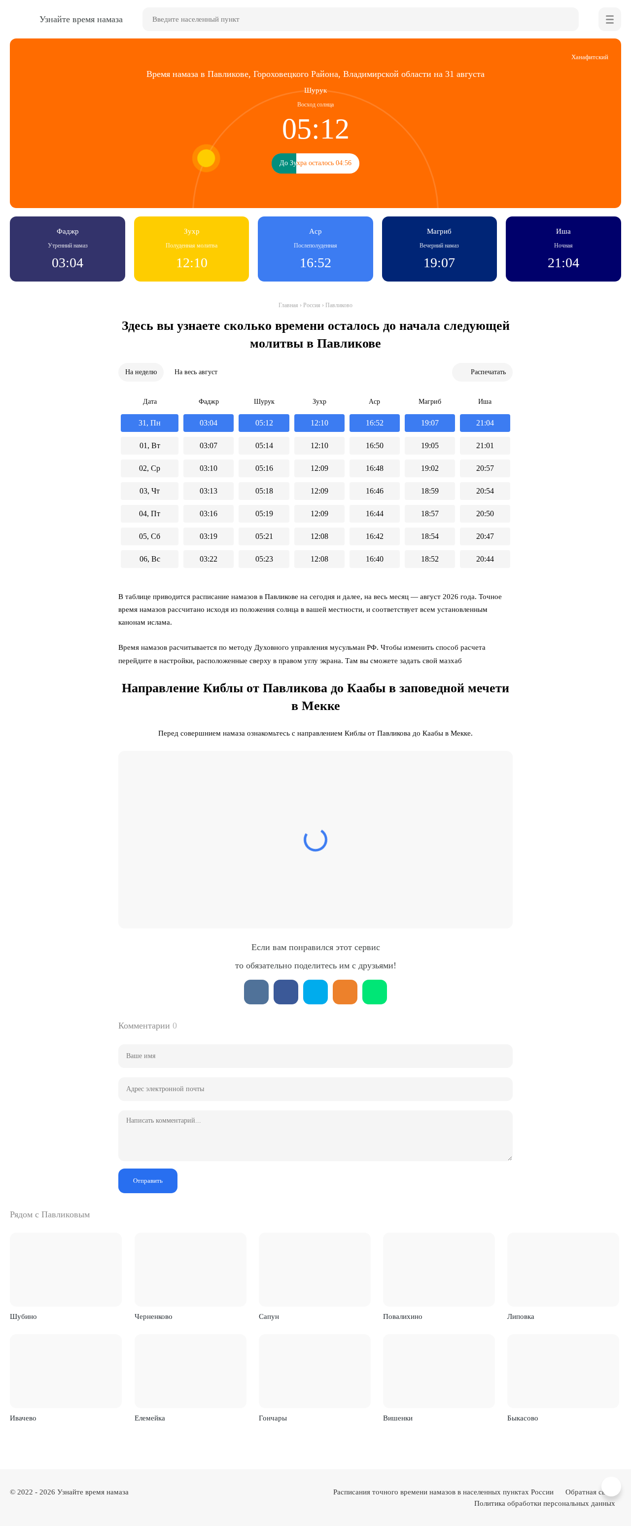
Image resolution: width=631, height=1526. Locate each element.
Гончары (273, 1418)
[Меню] (609, 19)
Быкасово (522, 1418)
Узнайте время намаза (93, 1492)
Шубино (23, 1316)
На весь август (196, 372)
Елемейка (150, 1418)
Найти (567, 19)
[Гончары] (315, 1371)
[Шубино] (66, 1270)
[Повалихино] (439, 1270)
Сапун (269, 1316)
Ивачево (23, 1418)
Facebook (286, 992)
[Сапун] (315, 1270)
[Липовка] (563, 1270)
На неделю (141, 372)
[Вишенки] (439, 1371)
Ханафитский (589, 57)
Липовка (520, 1316)
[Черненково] (190, 1270)
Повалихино (402, 1316)
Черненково (154, 1316)
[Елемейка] (190, 1371)
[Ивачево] (66, 1371)
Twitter (315, 992)
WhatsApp (374, 992)
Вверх (612, 1487)
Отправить (148, 1180)
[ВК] (256, 992)
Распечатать (488, 372)
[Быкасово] (563, 1371)
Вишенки (398, 1418)
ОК (345, 992)
